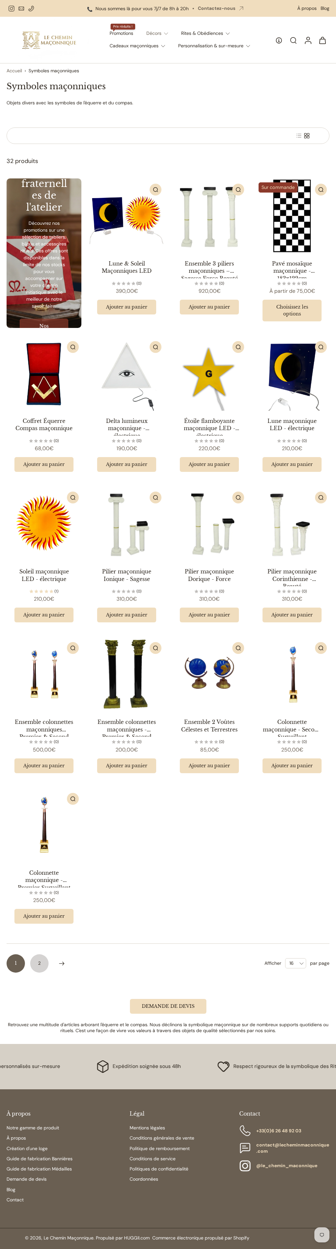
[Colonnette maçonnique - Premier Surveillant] (44, 825)
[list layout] (299, 136)
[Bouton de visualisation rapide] (155, 190)
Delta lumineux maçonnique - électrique (127, 428)
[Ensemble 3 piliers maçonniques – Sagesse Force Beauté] (209, 215)
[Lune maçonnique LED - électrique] (292, 373)
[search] (293, 40)
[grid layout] (307, 136)
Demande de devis (27, 1179)
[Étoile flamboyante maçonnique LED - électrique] (209, 373)
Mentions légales (147, 1128)
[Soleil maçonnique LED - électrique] (44, 523)
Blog (325, 8)
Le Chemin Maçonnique (69, 1238)
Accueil (14, 71)
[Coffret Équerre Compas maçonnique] (44, 373)
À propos (307, 8)
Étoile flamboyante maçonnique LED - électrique (209, 428)
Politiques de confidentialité (159, 1169)
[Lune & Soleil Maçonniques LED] (126, 215)
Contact (15, 1200)
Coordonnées (144, 1179)
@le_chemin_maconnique (286, 1165)
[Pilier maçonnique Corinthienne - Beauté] (292, 523)
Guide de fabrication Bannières (40, 1159)
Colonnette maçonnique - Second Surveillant (292, 729)
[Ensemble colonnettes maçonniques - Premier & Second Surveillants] (126, 674)
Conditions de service (153, 1159)
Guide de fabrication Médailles (39, 1169)
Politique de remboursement (160, 1148)
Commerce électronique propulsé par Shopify (200, 1238)
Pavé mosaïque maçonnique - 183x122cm (292, 271)
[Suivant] (62, 963)
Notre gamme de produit (33, 1128)
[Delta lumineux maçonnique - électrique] (126, 373)
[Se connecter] (308, 40)
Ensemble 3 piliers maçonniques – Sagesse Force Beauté (209, 271)
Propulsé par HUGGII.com (123, 1238)
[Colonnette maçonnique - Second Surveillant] (292, 674)
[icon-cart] (322, 40)
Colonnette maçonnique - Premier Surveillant (44, 880)
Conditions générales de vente (162, 1138)
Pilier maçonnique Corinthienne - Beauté (292, 579)
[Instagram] (11, 8)
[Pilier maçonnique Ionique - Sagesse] (126, 523)
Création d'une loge (27, 1148)
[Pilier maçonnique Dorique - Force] (209, 523)
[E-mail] (21, 8)
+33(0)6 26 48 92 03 (278, 1131)
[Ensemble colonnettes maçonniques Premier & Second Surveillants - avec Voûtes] (44, 674)
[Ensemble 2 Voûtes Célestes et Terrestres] (209, 674)
